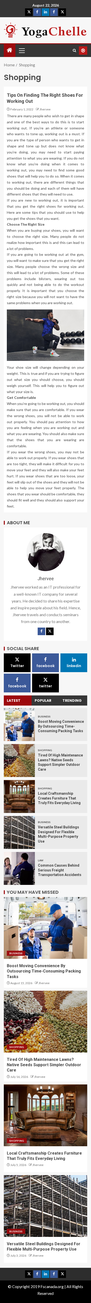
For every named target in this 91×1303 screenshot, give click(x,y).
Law (40, 860)
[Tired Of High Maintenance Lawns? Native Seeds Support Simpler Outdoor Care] (19, 760)
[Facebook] (41, 631)
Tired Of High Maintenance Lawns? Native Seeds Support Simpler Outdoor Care (44, 1065)
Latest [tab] (13, 700)
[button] (21, 50)
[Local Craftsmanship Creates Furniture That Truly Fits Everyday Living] (19, 796)
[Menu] (21, 50)
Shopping (45, 750)
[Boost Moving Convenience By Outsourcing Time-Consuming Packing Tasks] (19, 724)
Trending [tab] (72, 700)
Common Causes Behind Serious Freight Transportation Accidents (59, 870)
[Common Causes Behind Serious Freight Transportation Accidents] (19, 868)
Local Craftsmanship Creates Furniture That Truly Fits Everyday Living (59, 798)
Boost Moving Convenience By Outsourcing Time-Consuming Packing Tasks (61, 726)
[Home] (9, 50)
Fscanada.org (52, 1286)
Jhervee (45, 109)
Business (44, 716)
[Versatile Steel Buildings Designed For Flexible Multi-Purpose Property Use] (19, 832)
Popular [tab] (43, 700)
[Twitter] (50, 631)
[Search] (74, 50)
